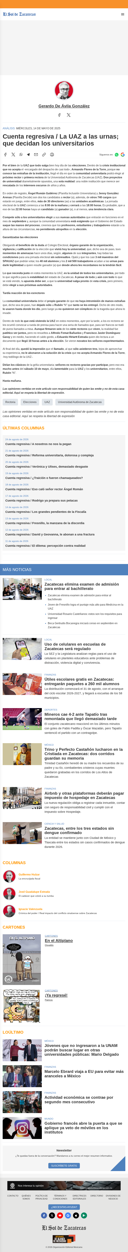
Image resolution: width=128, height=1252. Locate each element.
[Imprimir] (52, 154)
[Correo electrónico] (36, 154)
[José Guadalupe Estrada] (9, 893)
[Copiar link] (44, 154)
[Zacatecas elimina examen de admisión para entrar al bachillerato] (22, 604)
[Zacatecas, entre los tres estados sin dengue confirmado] (22, 837)
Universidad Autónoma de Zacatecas (80, 402)
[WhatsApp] (21, 154)
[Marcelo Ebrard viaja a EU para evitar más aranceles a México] (22, 1076)
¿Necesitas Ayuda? (64, 1207)
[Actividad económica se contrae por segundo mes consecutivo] (22, 1102)
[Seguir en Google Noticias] (122, 154)
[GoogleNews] (68, 1215)
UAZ (47, 402)
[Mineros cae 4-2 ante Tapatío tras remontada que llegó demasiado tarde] (22, 723)
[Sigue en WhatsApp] (116, 154)
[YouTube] (60, 1215)
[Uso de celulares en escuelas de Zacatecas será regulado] (22, 653)
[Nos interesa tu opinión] (64, 1185)
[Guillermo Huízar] (9, 876)
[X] (68, 115)
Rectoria (10, 402)
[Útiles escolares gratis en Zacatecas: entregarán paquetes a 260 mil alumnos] (22, 688)
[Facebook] (59, 115)
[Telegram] (28, 154)
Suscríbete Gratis (64, 1165)
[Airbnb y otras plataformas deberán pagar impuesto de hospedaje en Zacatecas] (22, 802)
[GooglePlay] (84, 1215)
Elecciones (29, 402)
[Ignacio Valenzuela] (9, 911)
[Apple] (76, 1215)
